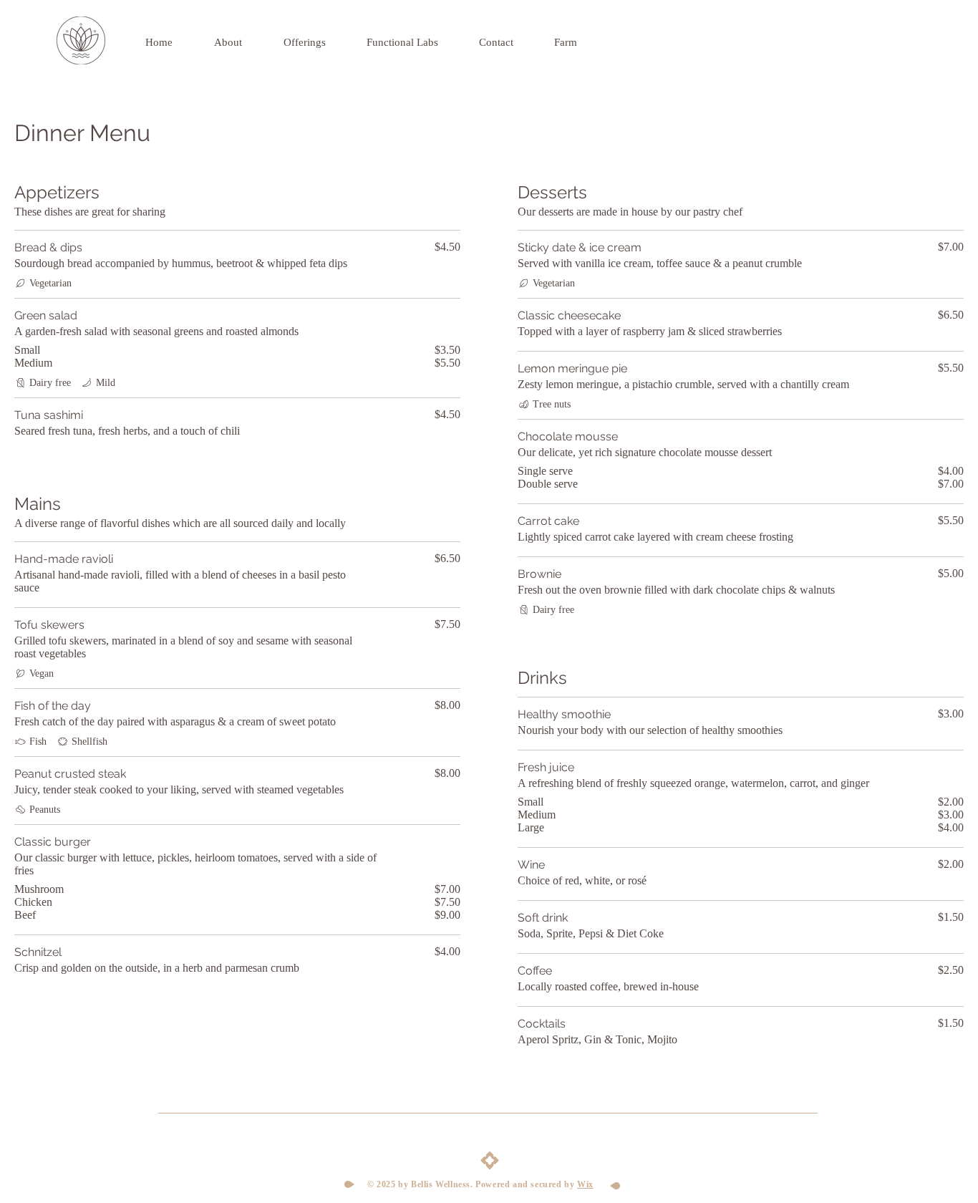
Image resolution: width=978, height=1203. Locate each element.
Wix (585, 1184)
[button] (415, 42)
